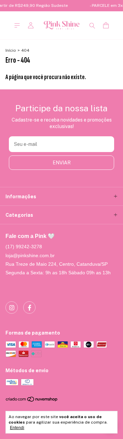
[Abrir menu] (17, 25)
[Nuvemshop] (31, 401)
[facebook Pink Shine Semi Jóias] (29, 307)
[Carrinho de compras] (105, 25)
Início (10, 50)
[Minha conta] (30, 25)
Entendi (17, 427)
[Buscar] (92, 25)
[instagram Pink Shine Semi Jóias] (11, 307)
